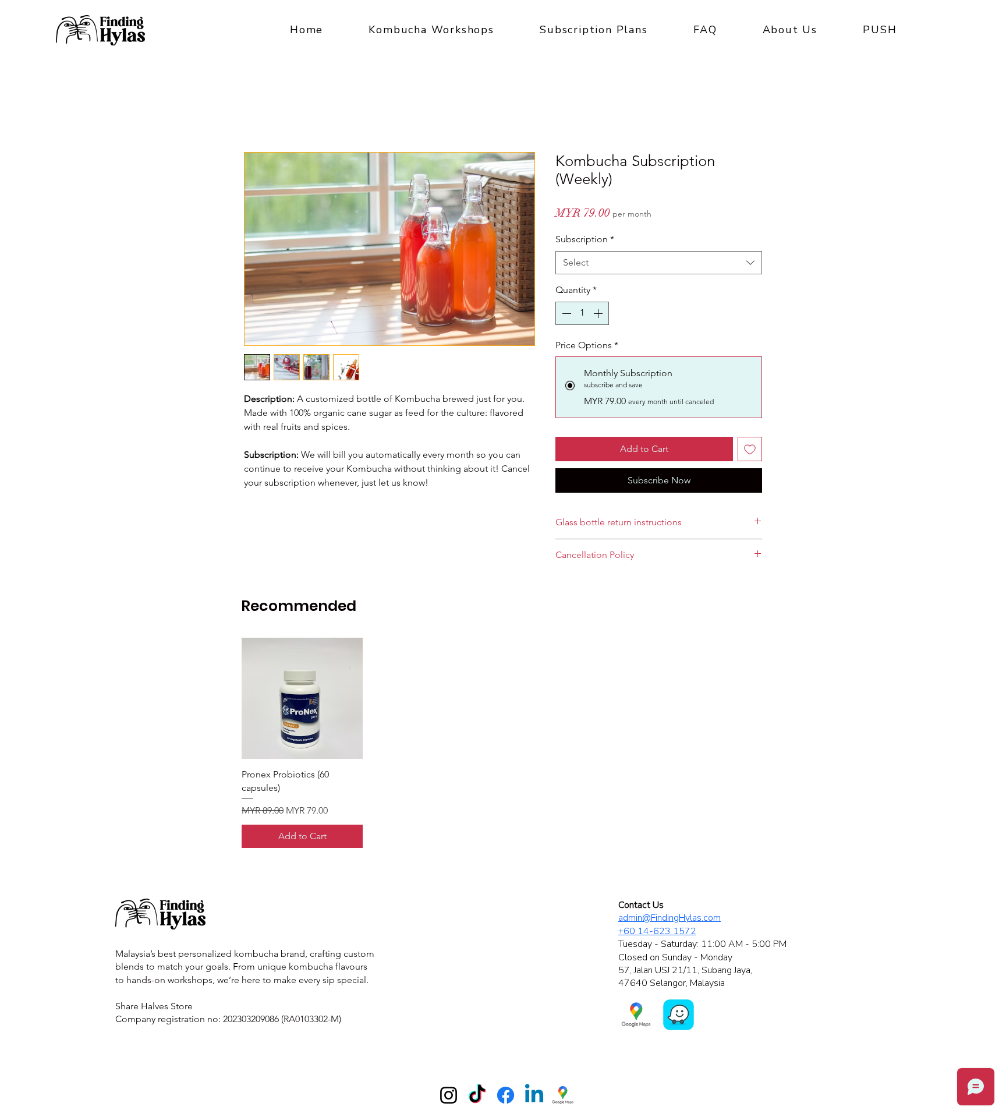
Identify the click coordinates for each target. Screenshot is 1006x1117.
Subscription (584, 239)
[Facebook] (505, 1095)
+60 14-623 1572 (657, 931)
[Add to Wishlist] (750, 449)
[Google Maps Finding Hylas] (562, 1095)
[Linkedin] (534, 1095)
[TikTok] (477, 1095)
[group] (503, 743)
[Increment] (599, 313)
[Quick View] (302, 698)
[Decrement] (565, 313)
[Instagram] (448, 1095)
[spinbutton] (582, 313)
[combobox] (658, 262)
